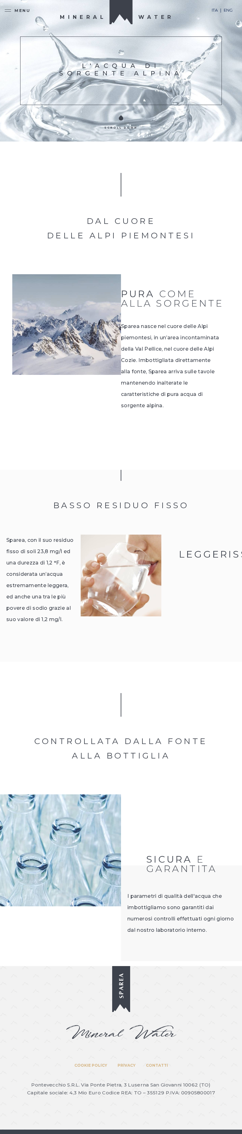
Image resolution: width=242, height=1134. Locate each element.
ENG (228, 10)
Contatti (157, 1065)
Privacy (126, 1065)
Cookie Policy (90, 1065)
